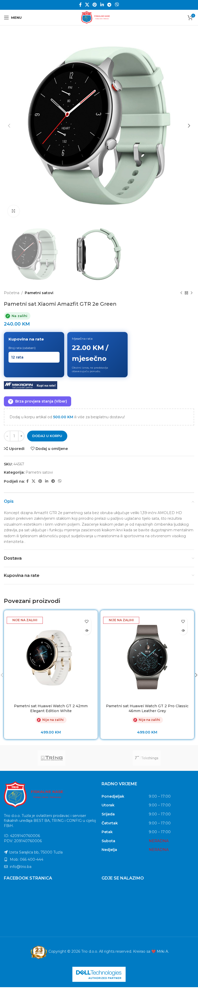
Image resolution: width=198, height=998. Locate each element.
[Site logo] (99, 17)
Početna (11, 293)
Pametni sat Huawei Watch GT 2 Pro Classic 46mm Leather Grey (147, 708)
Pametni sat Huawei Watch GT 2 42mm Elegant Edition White (51, 708)
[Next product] (191, 292)
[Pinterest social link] (94, 5)
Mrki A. (163, 951)
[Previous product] (181, 292)
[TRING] (51, 758)
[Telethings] (146, 758)
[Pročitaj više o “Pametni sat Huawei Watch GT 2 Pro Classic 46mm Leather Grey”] (182, 630)
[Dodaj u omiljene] (86, 621)
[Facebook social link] (80, 5)
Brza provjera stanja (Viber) (38, 401)
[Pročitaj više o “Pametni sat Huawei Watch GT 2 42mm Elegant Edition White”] (86, 630)
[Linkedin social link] (101, 5)
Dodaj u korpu (47, 436)
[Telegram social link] (109, 5)
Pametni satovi (39, 293)
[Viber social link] (117, 5)
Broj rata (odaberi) (22, 348)
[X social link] (87, 5)
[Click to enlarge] (13, 211)
